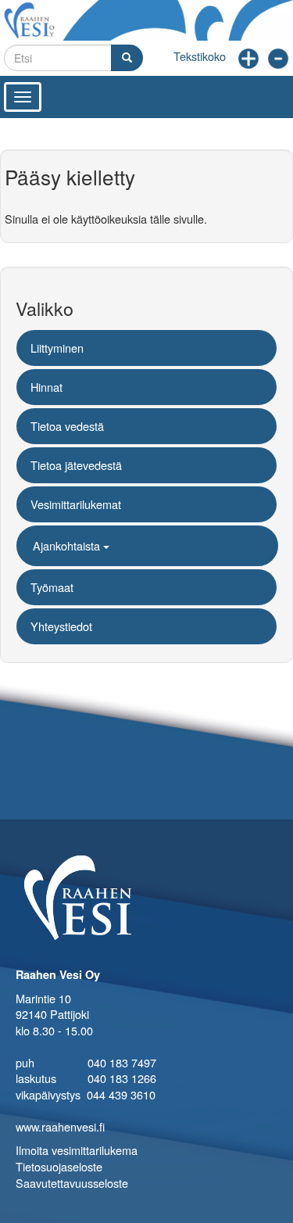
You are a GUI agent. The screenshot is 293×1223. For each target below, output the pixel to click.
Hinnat (46, 386)
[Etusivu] (146, 20)
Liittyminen (57, 347)
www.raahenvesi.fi (60, 1126)
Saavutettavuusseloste (72, 1183)
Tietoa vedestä (67, 426)
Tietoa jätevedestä (76, 465)
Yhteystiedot (61, 626)
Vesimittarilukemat (75, 504)
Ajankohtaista (68, 545)
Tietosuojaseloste (59, 1166)
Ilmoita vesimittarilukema (77, 1150)
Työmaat (51, 587)
